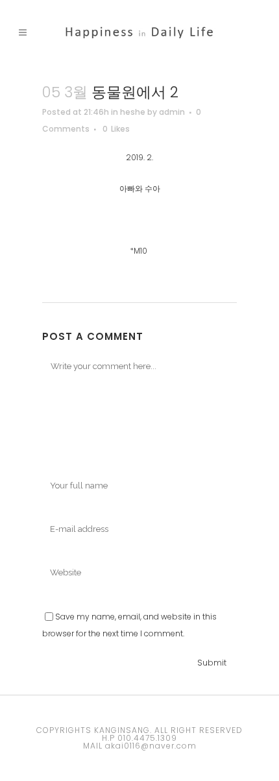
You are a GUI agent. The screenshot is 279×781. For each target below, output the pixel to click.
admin (172, 111)
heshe (132, 111)
